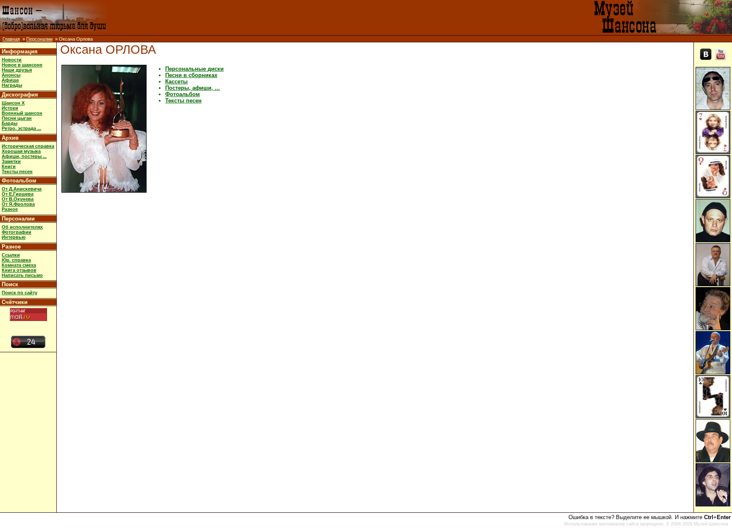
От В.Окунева (17, 199)
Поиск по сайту (19, 292)
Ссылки (11, 254)
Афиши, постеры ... (24, 156)
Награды (12, 85)
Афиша (10, 80)
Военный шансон (22, 113)
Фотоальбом (19, 180)
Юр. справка (16, 260)
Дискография (20, 94)
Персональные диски (194, 69)
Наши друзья (17, 69)
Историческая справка (28, 146)
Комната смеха (19, 265)
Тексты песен (17, 171)
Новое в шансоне (22, 64)
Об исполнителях (22, 226)
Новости (12, 59)
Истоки (10, 108)
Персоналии (39, 38)
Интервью (13, 237)
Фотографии (16, 232)
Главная (11, 38)
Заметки (11, 161)
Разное (10, 209)
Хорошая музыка (21, 151)
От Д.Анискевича (22, 188)
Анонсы (11, 74)
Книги (9, 166)
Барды (9, 123)
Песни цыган (17, 118)
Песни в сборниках (191, 75)
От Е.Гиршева (17, 193)
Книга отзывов (19, 270)
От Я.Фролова (18, 204)
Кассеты (176, 81)
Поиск (10, 284)
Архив (10, 138)
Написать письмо (22, 275)
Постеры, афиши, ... (192, 88)
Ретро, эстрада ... (21, 128)
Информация (19, 51)
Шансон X (13, 102)
